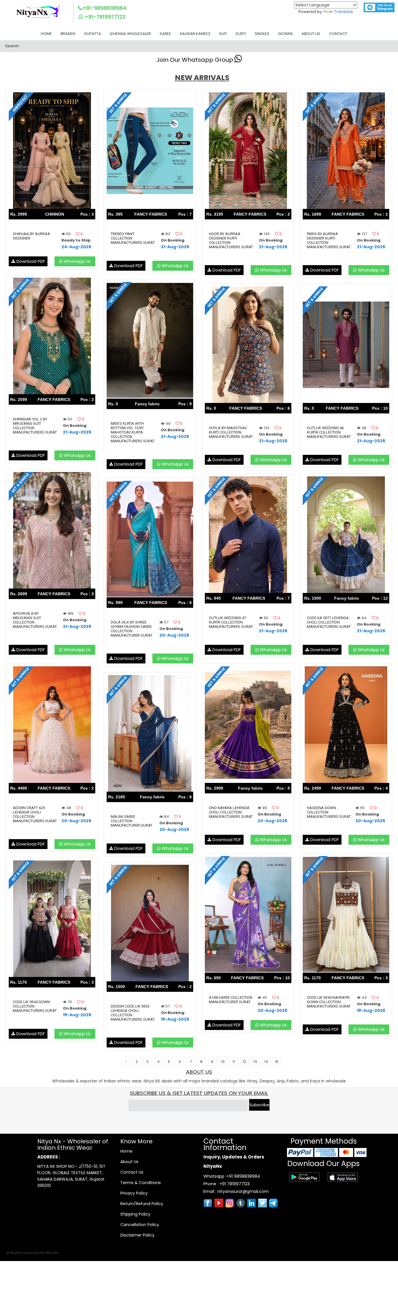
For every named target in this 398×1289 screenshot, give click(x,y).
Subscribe (259, 1105)
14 (266, 1061)
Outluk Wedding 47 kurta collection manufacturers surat (231, 622)
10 (223, 1061)
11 (234, 1061)
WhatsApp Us (77, 261)
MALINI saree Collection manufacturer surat (131, 820)
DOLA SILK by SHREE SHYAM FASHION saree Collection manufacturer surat (131, 629)
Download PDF (30, 261)
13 (255, 1061)
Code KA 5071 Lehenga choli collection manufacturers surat (329, 622)
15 (277, 1061)
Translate (343, 12)
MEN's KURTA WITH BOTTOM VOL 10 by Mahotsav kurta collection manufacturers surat (133, 432)
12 (244, 1061)
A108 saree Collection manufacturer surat (230, 999)
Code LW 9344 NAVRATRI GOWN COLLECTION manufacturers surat (329, 1001)
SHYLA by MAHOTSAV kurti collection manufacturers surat (231, 432)
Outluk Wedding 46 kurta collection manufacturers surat (329, 432)
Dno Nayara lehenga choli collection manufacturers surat (231, 812)
